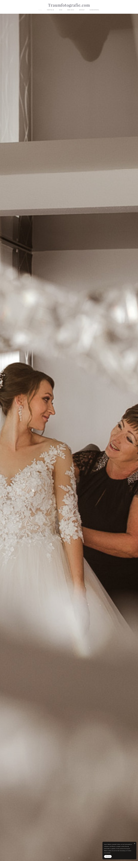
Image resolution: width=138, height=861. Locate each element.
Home (40, 9)
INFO (60, 9)
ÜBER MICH (70, 9)
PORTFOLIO (50, 9)
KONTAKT (82, 9)
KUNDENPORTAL (94, 9)
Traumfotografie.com (69, 5)
